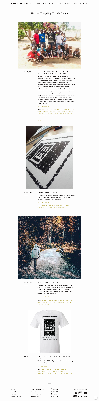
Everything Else (21, 3)
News (34, 13)
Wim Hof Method (43, 304)
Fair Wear (50, 114)
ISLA (71, 373)
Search (13, 389)
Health (68, 302)
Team (59, 3)
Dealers (13, 391)
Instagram (55, 391)
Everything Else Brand (62, 205)
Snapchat (55, 394)
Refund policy (35, 396)
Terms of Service (36, 394)
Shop (51, 3)
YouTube (55, 396)
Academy (68, 3)
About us (13, 394)
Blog (75, 3)
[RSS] (67, 13)
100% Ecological (48, 369)
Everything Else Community (47, 302)
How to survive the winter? (50, 283)
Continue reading (43, 106)
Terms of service (16, 396)
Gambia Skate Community (63, 114)
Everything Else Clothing (52, 111)
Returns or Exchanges (37, 389)
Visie (45, 3)
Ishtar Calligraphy (53, 210)
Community (46, 109)
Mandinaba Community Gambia (48, 116)
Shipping (33, 391)
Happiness (61, 302)
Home (39, 3)
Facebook (55, 389)
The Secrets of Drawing (48, 192)
